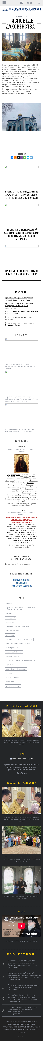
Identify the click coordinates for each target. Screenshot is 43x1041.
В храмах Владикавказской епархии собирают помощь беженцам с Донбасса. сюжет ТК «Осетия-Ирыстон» (21, 399)
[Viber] (21, 157)
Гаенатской (11, 538)
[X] (18, 157)
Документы (21, 291)
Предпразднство (13, 475)
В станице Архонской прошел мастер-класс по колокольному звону (21, 272)
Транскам (10, 665)
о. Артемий (10, 618)
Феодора (32, 495)
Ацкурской (19, 534)
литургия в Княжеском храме (17, 626)
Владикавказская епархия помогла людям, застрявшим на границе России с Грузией (21, 366)
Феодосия (10, 481)
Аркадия (30, 483)
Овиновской (13, 530)
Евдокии (21, 495)
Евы (8, 495)
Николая (34, 491)
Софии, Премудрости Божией (24, 524)
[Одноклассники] (15, 157)
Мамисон (10, 614)
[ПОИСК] (39, 3)
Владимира (29, 489)
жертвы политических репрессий (19, 639)
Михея (26, 477)
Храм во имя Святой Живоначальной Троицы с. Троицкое (20, 608)
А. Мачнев (10, 635)
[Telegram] (31, 157)
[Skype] (28, 157)
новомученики (12, 648)
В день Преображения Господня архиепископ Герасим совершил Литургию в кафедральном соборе (22, 997)
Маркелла (33, 481)
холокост (10, 682)
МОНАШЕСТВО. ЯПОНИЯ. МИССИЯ (21, 941)
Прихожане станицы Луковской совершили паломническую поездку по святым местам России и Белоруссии (21, 234)
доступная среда (12, 686)
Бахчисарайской (21, 542)
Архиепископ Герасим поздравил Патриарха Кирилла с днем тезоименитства (19, 306)
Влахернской (27, 540)
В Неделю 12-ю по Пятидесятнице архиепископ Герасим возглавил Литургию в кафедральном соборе (21, 194)
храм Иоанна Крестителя (16, 669)
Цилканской (29, 534)
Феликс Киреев (12, 677)
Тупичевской (16, 540)
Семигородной (11, 532)
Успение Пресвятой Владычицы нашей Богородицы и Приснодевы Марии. (21, 519)
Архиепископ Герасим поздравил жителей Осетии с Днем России (19, 299)
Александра (16, 497)
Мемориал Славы (13, 631)
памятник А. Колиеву (14, 652)
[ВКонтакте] (12, 157)
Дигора (9, 673)
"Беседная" (32, 499)
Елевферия (26, 493)
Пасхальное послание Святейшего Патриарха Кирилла (19, 324)
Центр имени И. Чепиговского (17, 564)
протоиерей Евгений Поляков (18, 643)
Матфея (32, 487)
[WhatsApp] (24, 157)
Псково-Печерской (26, 530)
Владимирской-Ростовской (16, 536)
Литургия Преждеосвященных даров (20, 660)
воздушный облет (13, 656)
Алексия (15, 489)
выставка (9, 603)
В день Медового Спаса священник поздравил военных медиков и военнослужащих (22, 1009)
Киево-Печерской (28, 528)
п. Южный (10, 622)
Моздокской (32, 536)
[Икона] (21, 473)
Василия (29, 485)
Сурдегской (31, 538)
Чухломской (21, 538)
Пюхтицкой (22, 532)
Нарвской (21, 501)
